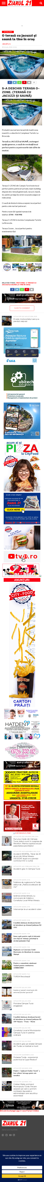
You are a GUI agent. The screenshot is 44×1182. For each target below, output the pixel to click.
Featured (20, 283)
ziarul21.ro (6, 44)
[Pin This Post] (24, 82)
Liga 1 (18, 1110)
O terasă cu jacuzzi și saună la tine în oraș (19, 283)
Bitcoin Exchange (8, 1110)
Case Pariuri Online (30, 1110)
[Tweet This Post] (14, 82)
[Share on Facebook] (10, 82)
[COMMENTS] (34, 82)
